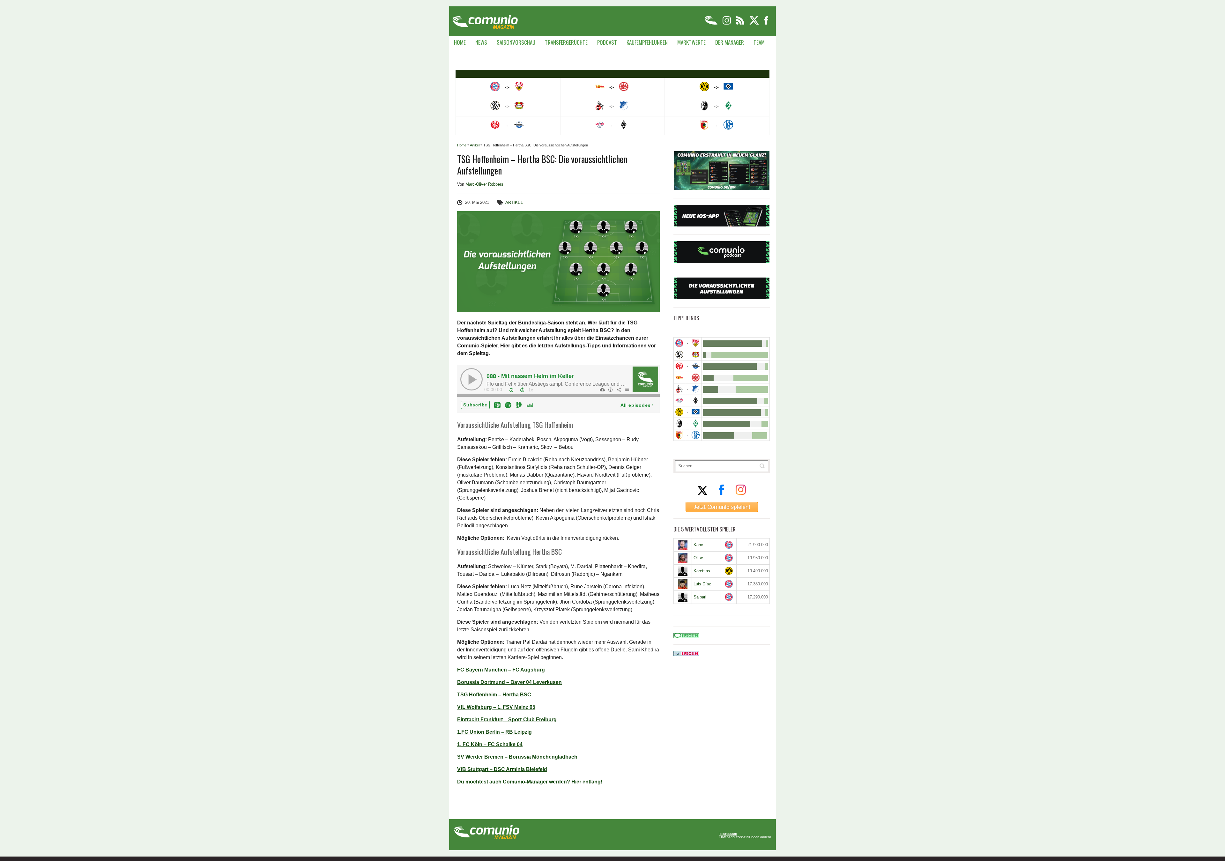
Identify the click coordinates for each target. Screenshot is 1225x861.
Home (460, 42)
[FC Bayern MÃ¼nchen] (679, 343)
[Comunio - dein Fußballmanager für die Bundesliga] (711, 23)
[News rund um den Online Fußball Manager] (485, 20)
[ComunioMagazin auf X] (754, 23)
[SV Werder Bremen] (696, 423)
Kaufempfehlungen (647, 42)
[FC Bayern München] (729, 545)
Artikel (474, 145)
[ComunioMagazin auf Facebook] (766, 23)
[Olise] (682, 558)
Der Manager (729, 42)
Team (759, 42)
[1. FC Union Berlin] (679, 378)
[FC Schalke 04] (696, 435)
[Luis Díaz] (682, 584)
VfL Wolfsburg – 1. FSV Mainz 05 (496, 707)
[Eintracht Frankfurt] (696, 378)
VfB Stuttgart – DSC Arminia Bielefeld (502, 769)
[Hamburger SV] (696, 412)
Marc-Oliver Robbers (484, 184)
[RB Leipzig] (679, 401)
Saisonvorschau (516, 42)
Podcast (607, 42)
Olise (698, 557)
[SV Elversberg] (679, 355)
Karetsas (702, 570)
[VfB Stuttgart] (696, 343)
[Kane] (682, 545)
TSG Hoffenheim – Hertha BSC (494, 694)
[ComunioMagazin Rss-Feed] (740, 23)
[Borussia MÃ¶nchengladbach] (696, 401)
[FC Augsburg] (679, 435)
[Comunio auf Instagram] (727, 23)
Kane (698, 544)
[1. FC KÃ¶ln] (679, 389)
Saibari (700, 597)
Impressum (728, 833)
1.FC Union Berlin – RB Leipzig (494, 732)
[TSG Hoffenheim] (696, 389)
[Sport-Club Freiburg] (679, 423)
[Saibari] (682, 597)
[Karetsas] (682, 571)
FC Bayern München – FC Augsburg (501, 669)
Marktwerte (691, 42)
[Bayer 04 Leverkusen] (696, 355)
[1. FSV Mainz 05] (679, 366)
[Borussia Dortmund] (679, 412)
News (481, 42)
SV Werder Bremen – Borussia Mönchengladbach (517, 757)
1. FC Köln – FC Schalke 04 (490, 744)
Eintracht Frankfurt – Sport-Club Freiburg (507, 719)
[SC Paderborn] (696, 366)
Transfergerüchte (566, 42)
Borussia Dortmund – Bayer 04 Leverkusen (509, 682)
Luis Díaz (702, 584)
